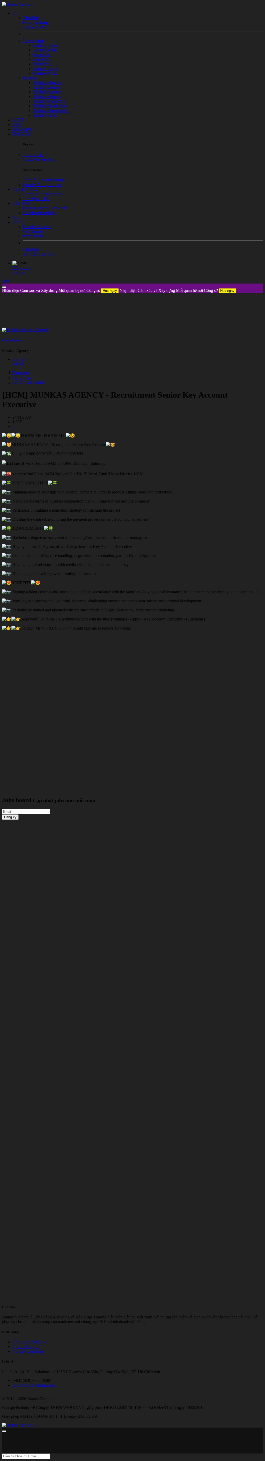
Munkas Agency (12, 340)
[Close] (4, 287)
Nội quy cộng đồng (28, 1351)
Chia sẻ (18, 359)
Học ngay (110, 291)
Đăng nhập (21, 267)
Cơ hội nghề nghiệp (28, 382)
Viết (5, 281)
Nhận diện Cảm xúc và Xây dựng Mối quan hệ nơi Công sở (59, 290)
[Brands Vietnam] (17, 4)
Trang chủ (20, 373)
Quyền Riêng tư (25, 1346)
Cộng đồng (21, 377)
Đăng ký (19, 272)
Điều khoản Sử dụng (29, 1342)
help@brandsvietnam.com (33, 1385)
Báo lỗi (18, 364)
